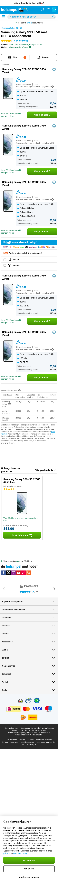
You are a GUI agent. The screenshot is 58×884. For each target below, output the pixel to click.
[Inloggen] (43, 9)
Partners (30, 740)
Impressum (14, 742)
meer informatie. (36, 735)
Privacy (5, 742)
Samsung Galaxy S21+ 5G (12, 28)
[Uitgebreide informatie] (52, 87)
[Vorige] (4, 588)
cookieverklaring (20, 853)
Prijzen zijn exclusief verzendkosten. (32, 730)
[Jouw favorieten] (48, 9)
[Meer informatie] (19, 390)
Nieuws (22, 740)
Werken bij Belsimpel (44, 740)
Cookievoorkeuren (28, 742)
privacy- (6, 853)
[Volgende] (54, 588)
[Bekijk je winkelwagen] (54, 9)
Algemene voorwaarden (46, 742)
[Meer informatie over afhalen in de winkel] (30, 47)
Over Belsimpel (11, 740)
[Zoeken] (53, 16)
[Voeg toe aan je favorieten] (54, 69)
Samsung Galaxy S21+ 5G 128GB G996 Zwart (24, 71)
